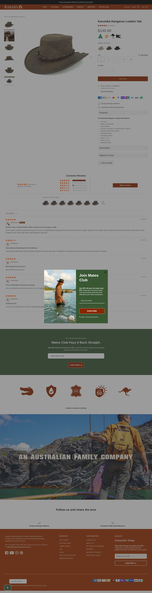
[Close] (105, 272)
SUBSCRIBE (92, 311)
